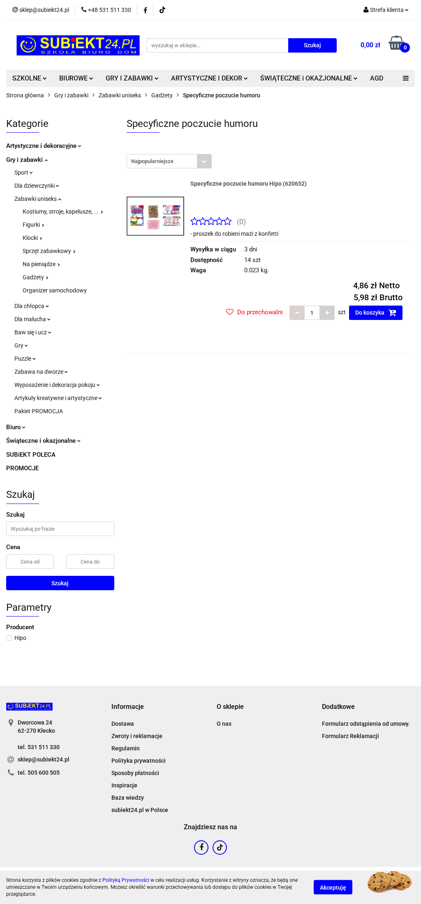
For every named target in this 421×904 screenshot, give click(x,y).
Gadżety (34, 277)
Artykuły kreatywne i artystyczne (56, 398)
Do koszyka (370, 312)
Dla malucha (30, 319)
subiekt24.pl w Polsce (139, 810)
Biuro (14, 427)
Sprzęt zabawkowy (47, 251)
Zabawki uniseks (36, 199)
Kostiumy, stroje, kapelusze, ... (61, 211)
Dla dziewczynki (35, 185)
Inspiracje (124, 785)
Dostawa (122, 723)
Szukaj (60, 583)
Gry (19, 345)
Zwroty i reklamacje (136, 736)
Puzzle (23, 358)
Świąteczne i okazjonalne (41, 440)
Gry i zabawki (25, 159)
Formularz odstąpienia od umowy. (366, 723)
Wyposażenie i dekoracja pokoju (55, 385)
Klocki (31, 238)
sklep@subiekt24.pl (43, 759)
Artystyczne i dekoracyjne (42, 146)
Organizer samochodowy (55, 290)
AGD (376, 78)
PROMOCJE (22, 468)
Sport (22, 172)
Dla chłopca (30, 306)
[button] (127, 707)
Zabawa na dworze (39, 371)
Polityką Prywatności (125, 880)
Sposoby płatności (135, 773)
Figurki (32, 224)
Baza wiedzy (127, 797)
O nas (224, 723)
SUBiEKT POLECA (31, 454)
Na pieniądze (40, 264)
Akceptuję (333, 887)
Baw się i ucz (31, 332)
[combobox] (169, 161)
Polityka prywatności (138, 760)
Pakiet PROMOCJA (38, 411)
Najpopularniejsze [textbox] (152, 161)
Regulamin (125, 748)
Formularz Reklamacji (350, 736)
